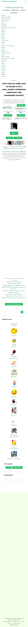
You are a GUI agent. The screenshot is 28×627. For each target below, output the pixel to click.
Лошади (3, 42)
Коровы (3, 33)
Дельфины (4, 24)
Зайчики (3, 31)
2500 (5, 148)
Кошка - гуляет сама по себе (14, 281)
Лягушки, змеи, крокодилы (8, 45)
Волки (3, 22)
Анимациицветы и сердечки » (14, 357)
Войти (8, 467)
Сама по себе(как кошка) (14, 283)
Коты (2, 36)
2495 (14, 146)
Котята (3, 38)
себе (24, 157)
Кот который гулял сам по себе (14, 294)
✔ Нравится (17, 137)
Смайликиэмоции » (14, 345)
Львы (2, 44)
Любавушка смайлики (9, 1)
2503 (13, 148)
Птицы (3, 61)
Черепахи (3, 74)
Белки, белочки (5, 18)
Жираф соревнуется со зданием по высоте (14, 285)
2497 (19, 146)
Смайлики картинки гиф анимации (10, 151)
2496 (16, 146)
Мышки (3, 49)
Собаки (3, 70)
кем (20, 157)
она (19, 159)
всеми (15, 157)
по (21, 157)
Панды (3, 54)
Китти (2, 35)
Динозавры (4, 26)
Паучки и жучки (5, 56)
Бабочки (3, 15)
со (17, 157)
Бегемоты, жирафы (6, 17)
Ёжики (3, 29)
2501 (7, 148)
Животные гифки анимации (8, 27)
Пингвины (4, 60)
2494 (11, 146)
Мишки (3, 47)
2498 (22, 146)
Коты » (14, 80)
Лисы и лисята (5, 40)
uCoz (19, 623)
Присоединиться (17, 467)
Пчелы (3, 63)
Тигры (3, 72)
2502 (10, 148)
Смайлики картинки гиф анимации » (14, 304)
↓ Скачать (10, 137)
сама (9, 159)
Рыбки (3, 65)
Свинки (3, 67)
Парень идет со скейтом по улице (14, 296)
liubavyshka (15, 159)
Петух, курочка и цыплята (8, 58)
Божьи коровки (5, 20)
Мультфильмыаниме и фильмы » (14, 435)
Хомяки (3, 76)
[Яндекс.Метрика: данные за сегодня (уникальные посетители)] (14, 625)
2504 (15, 148)
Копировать (21, 105)
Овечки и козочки (5, 52)
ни (11, 159)
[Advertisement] (14, 219)
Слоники (3, 69)
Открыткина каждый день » (14, 447)
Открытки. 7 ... (9, 621)
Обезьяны (3, 51)
